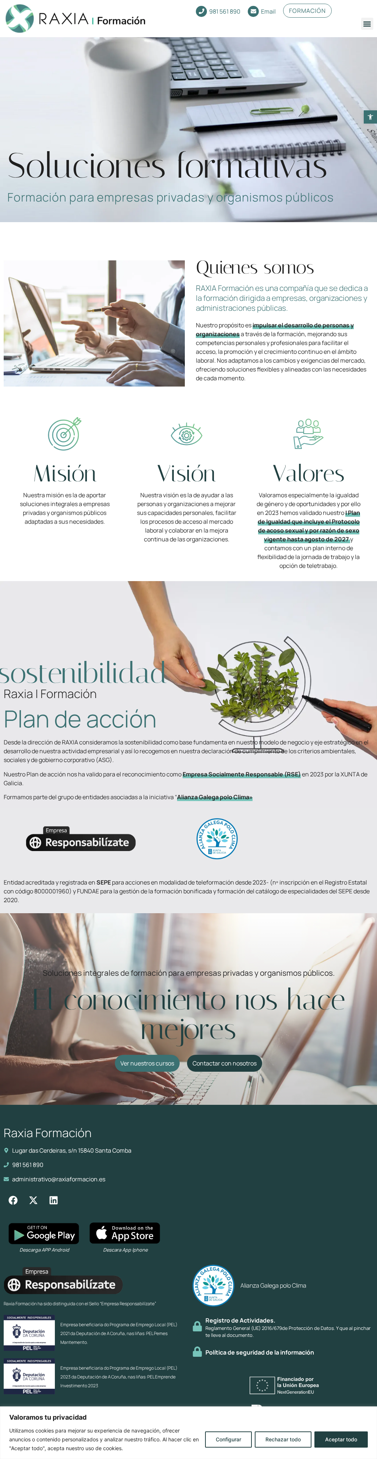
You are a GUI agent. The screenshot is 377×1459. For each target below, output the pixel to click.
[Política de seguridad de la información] (197, 1351)
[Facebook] (13, 1200)
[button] (370, 117)
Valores (308, 473)
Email (268, 11)
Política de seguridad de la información (259, 1352)
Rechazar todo (283, 1439)
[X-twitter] (33, 1200)
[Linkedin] (53, 1200)
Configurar (228, 1439)
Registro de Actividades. (240, 1320)
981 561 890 (224, 11)
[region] (188, 1432)
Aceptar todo (341, 1439)
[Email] (253, 11)
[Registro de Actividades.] (197, 1326)
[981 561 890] (201, 11)
